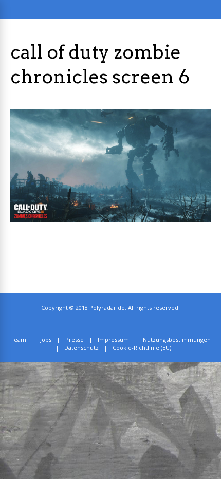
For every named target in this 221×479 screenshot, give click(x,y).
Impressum (113, 339)
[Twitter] (107, 324)
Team (18, 339)
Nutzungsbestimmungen (177, 339)
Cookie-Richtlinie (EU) (142, 348)
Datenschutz (81, 348)
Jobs (45, 339)
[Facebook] (118, 324)
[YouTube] (129, 324)
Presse (74, 339)
